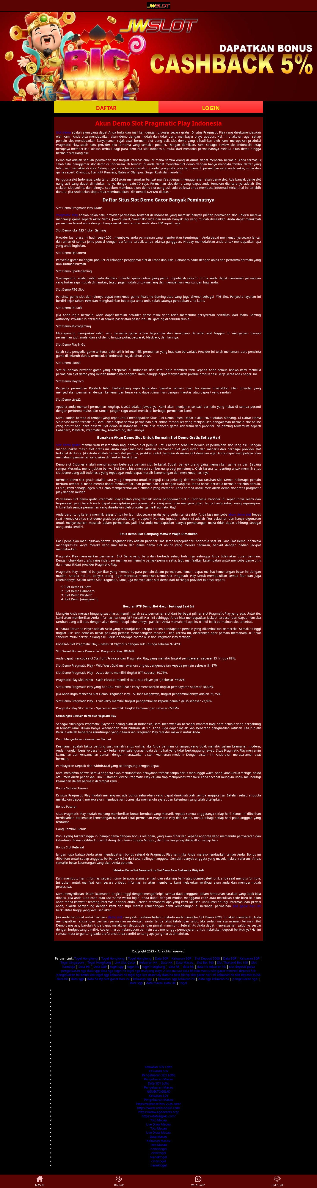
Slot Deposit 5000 (207, 958)
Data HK (167, 962)
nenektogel (159, 1149)
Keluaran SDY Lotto (158, 1067)
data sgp (93, 971)
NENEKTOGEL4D (158, 1091)
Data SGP (161, 958)
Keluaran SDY (158, 1071)
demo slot (115, 917)
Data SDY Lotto (158, 1083)
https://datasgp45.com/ (159, 1116)
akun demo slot (240, 514)
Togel (183, 983)
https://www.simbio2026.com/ (158, 1108)
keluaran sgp (142, 979)
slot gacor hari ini (247, 906)
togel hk (133, 967)
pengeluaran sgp (73, 971)
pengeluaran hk (68, 975)
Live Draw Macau (158, 1124)
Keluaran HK (148, 962)
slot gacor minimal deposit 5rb (233, 971)
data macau (154, 983)
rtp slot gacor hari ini (200, 975)
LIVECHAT (277, 1185)
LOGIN (211, 108)
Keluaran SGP (181, 958)
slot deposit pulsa (242, 967)
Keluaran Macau (158, 1141)
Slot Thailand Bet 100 (232, 962)
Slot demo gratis (68, 445)
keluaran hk (217, 967)
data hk (174, 967)
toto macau (174, 971)
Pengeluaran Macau (158, 1079)
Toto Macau (158, 1120)
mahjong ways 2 (153, 971)
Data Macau (184, 962)
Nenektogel (158, 1157)
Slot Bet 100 (205, 962)
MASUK (39, 1185)
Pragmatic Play (67, 215)
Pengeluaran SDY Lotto (158, 1075)
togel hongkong (153, 967)
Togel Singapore (72, 962)
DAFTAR (106, 108)
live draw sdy (151, 975)
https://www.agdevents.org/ (158, 1112)
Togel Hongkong (86, 958)
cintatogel (158, 1153)
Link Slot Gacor (125, 962)
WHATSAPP (198, 1185)
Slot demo (63, 132)
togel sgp (117, 967)
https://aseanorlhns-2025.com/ (158, 1104)
